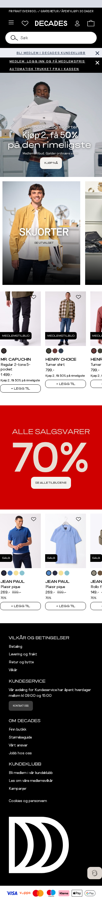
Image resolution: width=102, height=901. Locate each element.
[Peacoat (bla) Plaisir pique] (4, 573)
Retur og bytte (21, 662)
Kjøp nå (51, 163)
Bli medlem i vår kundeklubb (31, 773)
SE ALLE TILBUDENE (51, 482)
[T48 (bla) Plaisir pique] (22, 573)
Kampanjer (18, 789)
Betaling (15, 647)
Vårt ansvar (18, 745)
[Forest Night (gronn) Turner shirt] (48, 351)
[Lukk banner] (97, 53)
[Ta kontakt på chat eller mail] (94, 873)
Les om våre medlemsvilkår (31, 781)
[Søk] (14, 38)
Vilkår (13, 670)
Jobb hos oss (20, 753)
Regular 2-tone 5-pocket (15, 367)
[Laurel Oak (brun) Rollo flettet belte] (94, 573)
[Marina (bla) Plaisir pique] (10, 573)
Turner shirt (55, 365)
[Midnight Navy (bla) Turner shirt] (60, 350)
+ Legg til (20, 388)
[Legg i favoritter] (33, 297)
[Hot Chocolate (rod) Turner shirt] (54, 350)
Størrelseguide (20, 737)
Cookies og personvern (28, 801)
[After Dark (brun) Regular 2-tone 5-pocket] (4, 351)
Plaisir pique (10, 587)
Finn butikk (17, 729)
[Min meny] (25, 23)
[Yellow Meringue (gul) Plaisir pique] (16, 573)
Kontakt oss (21, 705)
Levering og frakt (23, 654)
